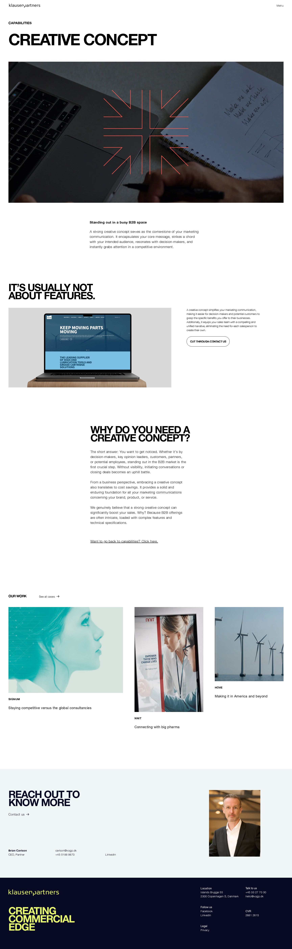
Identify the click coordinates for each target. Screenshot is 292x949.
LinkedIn (110, 854)
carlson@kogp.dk (66, 850)
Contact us (16, 814)
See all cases (47, 596)
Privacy (205, 930)
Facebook (207, 911)
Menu (280, 5)
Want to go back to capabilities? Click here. (124, 541)
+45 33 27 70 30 (256, 892)
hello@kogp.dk (255, 896)
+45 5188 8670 (65, 854)
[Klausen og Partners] (76, 5)
